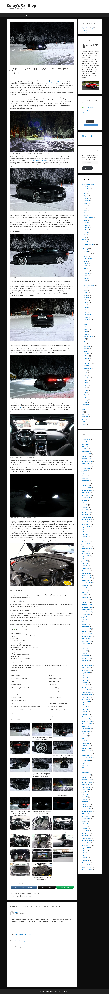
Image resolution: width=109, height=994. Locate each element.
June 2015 (85, 765)
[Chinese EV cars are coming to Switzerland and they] (84, 117)
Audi (85, 191)
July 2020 (85, 617)
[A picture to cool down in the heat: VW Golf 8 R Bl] (96, 117)
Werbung (19, 15)
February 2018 (86, 687)
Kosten (84, 409)
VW (85, 237)
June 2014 (85, 794)
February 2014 (86, 804)
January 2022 (86, 573)
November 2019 (87, 636)
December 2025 (87, 459)
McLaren (86, 334)
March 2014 (85, 802)
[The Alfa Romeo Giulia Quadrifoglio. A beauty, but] (84, 115)
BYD (85, 268)
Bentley (86, 263)
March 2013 (85, 831)
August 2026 (86, 439)
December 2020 (87, 604)
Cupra (86, 280)
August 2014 (86, 789)
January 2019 (86, 660)
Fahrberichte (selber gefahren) (18, 892)
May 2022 (85, 563)
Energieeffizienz (87, 242)
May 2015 (85, 767)
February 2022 (86, 570)
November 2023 (87, 519)
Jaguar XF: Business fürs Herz (23, 934)
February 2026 (86, 454)
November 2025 (87, 461)
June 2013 (85, 823)
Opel (85, 220)
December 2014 (87, 780)
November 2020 (87, 607)
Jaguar (28, 892)
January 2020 (86, 631)
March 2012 (85, 860)
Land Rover (87, 319)
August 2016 (86, 731)
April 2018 (85, 682)
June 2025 (85, 473)
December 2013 (87, 809)
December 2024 (87, 488)
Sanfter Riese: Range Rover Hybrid (19, 895)
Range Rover (87, 363)
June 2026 (85, 444)
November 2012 (87, 840)
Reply (13, 925)
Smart (86, 375)
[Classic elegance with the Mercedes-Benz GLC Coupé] (84, 118)
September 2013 (87, 816)
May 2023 (85, 534)
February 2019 (86, 658)
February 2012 (86, 862)
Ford (85, 210)
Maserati (86, 329)
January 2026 (86, 456)
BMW (85, 193)
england (17, 893)
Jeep (85, 305)
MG (85, 339)
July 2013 (85, 821)
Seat (85, 370)
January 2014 (86, 806)
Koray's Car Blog (21, 5)
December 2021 (87, 575)
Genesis (86, 293)
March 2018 (85, 685)
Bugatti (86, 196)
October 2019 (86, 639)
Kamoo (86, 307)
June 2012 (85, 853)
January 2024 (86, 515)
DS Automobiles (89, 285)
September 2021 (87, 583)
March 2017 (85, 714)
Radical (86, 361)
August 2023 (86, 527)
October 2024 (86, 493)
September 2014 (87, 787)
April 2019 (85, 653)
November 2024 (87, 490)
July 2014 (85, 792)
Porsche (86, 227)
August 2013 (86, 819)
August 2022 (86, 556)
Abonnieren (87, 168)
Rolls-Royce (87, 368)
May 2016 (85, 738)
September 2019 (87, 641)
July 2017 (85, 704)
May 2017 (85, 709)
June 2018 (85, 677)
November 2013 (87, 811)
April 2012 (85, 857)
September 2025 (87, 466)
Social (83, 419)
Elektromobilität (89, 244)
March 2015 (85, 772)
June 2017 (85, 707)
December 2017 (87, 692)
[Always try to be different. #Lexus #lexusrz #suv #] (90, 117)
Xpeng (86, 400)
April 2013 (85, 828)
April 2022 (85, 566)
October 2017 (86, 697)
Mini (85, 344)
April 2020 (85, 624)
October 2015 (86, 755)
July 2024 (85, 500)
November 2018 (87, 665)
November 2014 (87, 782)
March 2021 (85, 597)
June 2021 (85, 590)
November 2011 (87, 870)
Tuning (84, 424)
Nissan (86, 349)
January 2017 (86, 719)
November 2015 (87, 753)
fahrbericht (22, 893)
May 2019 (85, 651)
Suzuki (86, 383)
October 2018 (86, 668)
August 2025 (86, 468)
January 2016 (86, 748)
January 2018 (86, 690)
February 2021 (86, 600)
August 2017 (86, 702)
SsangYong (87, 378)
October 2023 (86, 522)
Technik (84, 421)
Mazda (86, 332)
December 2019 (87, 634)
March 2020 (85, 626)
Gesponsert (85, 404)
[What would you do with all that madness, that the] (96, 118)
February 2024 (86, 512)
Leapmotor (87, 322)
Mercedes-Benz (88, 218)
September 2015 (87, 758)
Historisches (85, 407)
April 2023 (85, 536)
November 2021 (87, 578)
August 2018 (86, 673)
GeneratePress (64, 991)
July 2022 (85, 558)
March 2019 (85, 656)
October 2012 (86, 843)
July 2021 (85, 588)
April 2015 (85, 770)
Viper (85, 235)
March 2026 (85, 451)
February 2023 (86, 541)
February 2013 (86, 833)
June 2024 (85, 502)
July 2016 (85, 733)
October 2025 (86, 463)
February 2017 (86, 716)
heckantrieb (28, 893)
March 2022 (85, 568)
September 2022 (87, 553)
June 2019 (85, 648)
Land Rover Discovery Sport (40, 160)
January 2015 (86, 777)
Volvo (85, 392)
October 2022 (86, 551)
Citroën (86, 203)
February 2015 (86, 775)
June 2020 (85, 619)
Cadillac (86, 198)
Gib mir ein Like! (88, 136)
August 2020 (86, 614)
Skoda (86, 373)
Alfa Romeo (87, 188)
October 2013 (86, 814)
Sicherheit (85, 417)
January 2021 (86, 602)
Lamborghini (88, 314)
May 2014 (85, 797)
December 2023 (87, 517)
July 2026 (85, 442)
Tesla (85, 387)
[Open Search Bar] (100, 15)
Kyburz (86, 312)
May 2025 (85, 476)
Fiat (85, 208)
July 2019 (85, 646)
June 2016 (85, 736)
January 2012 (86, 865)
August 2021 (86, 585)
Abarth (86, 251)
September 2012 (87, 845)
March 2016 (85, 743)
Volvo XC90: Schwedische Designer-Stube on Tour (23, 896)
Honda (86, 295)
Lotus (85, 327)
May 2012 (85, 855)
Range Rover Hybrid (55, 82)
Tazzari (86, 385)
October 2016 (86, 726)
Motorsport (85, 414)
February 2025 (86, 483)
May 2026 (85, 446)
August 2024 (86, 497)
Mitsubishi (87, 346)
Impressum (28, 15)
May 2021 (85, 592)
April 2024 (85, 507)
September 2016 (87, 729)
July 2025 (85, 471)
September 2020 (87, 612)
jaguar (33, 893)
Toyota (86, 232)
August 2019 (86, 643)
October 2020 (86, 609)
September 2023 (87, 524)
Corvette (86, 278)
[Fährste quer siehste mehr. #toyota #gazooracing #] (90, 118)
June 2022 (85, 561)
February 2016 (86, 746)
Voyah (86, 395)
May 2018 (85, 680)
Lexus (85, 324)
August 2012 (86, 848)
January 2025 (86, 485)
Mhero (86, 341)
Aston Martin (88, 259)
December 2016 (87, 721)
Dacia (85, 283)
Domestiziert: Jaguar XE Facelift (23, 941)
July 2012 (85, 850)
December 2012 (87, 838)
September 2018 (87, 670)
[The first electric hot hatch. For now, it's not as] (96, 115)
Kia (85, 310)
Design (84, 240)
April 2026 (85, 449)
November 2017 (87, 695)
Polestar (86, 356)
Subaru (86, 230)
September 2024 (87, 495)
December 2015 (87, 750)
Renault (86, 366)
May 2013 (85, 826)
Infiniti (86, 300)
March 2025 (85, 480)
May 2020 (85, 622)
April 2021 (85, 595)
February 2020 (86, 629)
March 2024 (85, 510)
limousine (37, 893)
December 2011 (87, 867)
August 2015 (86, 760)
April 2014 (85, 799)
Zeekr (85, 402)
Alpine (86, 256)
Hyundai (86, 213)
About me (11, 15)
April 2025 (85, 478)
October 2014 (86, 784)
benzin (13, 893)
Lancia (86, 317)
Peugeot (86, 222)
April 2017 (85, 712)
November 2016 (87, 724)
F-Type (19, 407)
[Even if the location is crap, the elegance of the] (90, 115)
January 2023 (86, 544)
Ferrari (86, 205)
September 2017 (87, 699)
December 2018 (87, 663)
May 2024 (85, 505)
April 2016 (85, 741)
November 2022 (87, 549)
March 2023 (85, 539)
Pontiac (86, 225)
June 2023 (85, 532)
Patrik (16, 912)
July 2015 (85, 763)
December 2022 (87, 546)
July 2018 (85, 675)
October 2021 (86, 580)
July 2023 (85, 529)
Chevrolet (87, 201)
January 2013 (86, 836)
